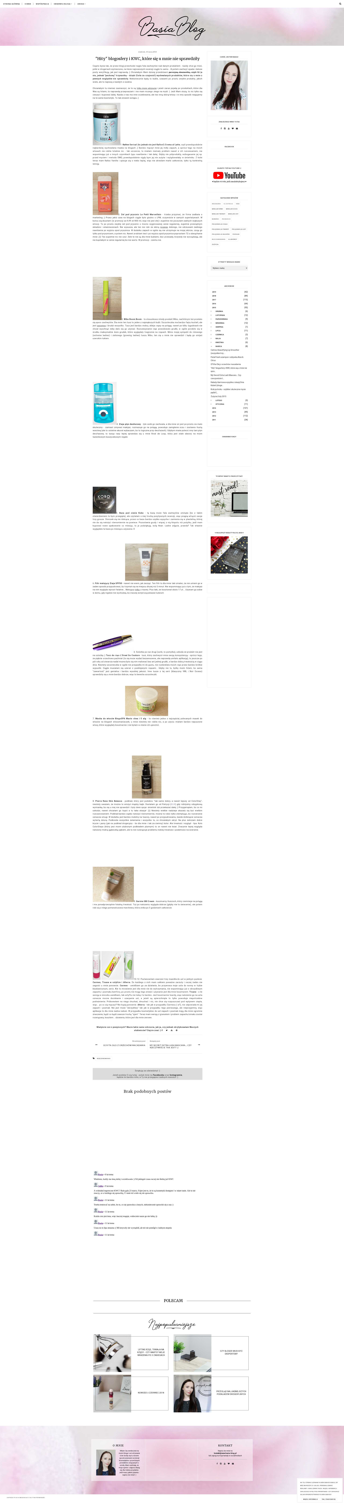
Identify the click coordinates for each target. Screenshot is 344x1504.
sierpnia (219, 327)
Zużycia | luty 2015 (218, 396)
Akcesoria (216, 204)
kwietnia (220, 342)
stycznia (220, 404)
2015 (214, 308)
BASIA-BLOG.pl (24, 1497)
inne (238, 204)
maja (218, 338)
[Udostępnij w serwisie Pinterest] (177, 1031)
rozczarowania (103, 1058)
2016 (214, 304)
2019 (214, 292)
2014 (214, 408)
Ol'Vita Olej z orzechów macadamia (124, 1045)
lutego (219, 400)
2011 (214, 420)
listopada (220, 315)
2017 (214, 300)
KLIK (173, 804)
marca (219, 346)
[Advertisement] (229, 642)
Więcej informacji (310, 1499)
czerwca (220, 335)
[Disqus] (147, 1134)
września (220, 323)
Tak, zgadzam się (329, 1499)
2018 (214, 296)
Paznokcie (226, 219)
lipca (218, 331)
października (222, 319)
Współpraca (42, 4)
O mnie (28, 4)
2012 (214, 416)
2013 (214, 412)
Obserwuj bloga (62, 4)
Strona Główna (11, 4)
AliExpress (228, 204)
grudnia (219, 311)
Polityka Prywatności (37, 1497)
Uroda (81, 4)
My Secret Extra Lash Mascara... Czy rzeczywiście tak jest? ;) (171, 1046)
